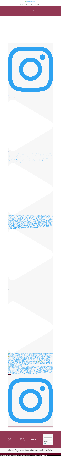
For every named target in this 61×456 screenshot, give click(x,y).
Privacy (21, 439)
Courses (9, 439)
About (18, 4)
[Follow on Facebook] (32, 439)
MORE (38, 4)
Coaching (9, 438)
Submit (45, 443)
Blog (31, 4)
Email (45, 439)
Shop (34, 4)
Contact (21, 441)
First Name (45, 436)
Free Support (28, 4)
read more (11, 31)
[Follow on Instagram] (33, 439)
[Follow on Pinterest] (35, 439)
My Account (22, 438)
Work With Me (22, 4)
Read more (45, 455)
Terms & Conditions (23, 440)
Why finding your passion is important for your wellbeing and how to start (29, 26)
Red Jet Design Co (50, 453)
